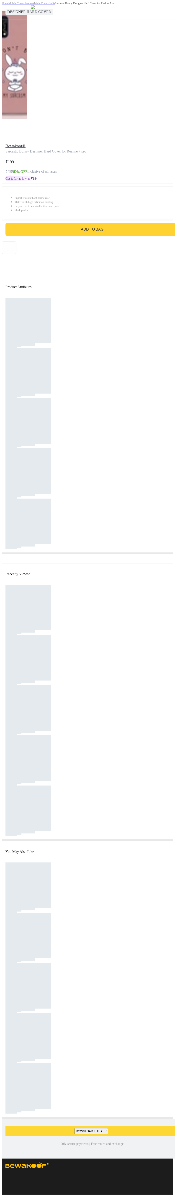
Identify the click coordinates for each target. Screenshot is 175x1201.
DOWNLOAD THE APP (91, 1131)
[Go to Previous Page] (6, 9)
